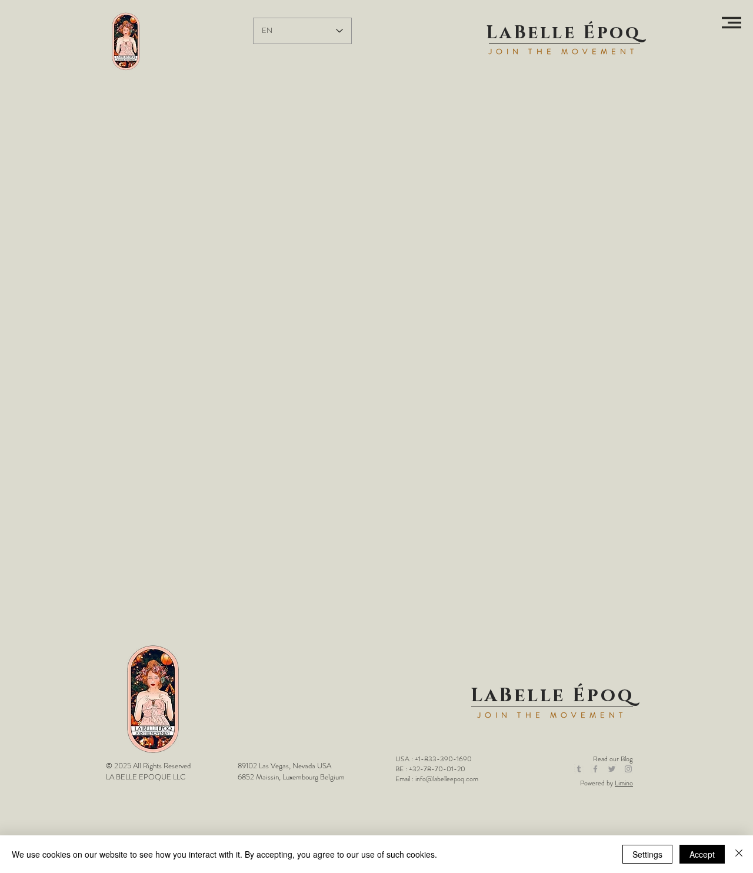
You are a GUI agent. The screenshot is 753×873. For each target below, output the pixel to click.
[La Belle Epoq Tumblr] (579, 769)
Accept (702, 854)
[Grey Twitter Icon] (612, 769)
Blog (627, 759)
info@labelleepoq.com (446, 779)
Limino (624, 783)
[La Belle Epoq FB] (595, 769)
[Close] (739, 854)
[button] (731, 23)
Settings (647, 854)
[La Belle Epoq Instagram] (628, 769)
